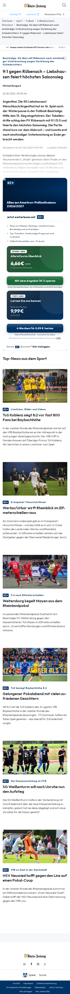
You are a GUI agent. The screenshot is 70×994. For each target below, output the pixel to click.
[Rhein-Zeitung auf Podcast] (45, 964)
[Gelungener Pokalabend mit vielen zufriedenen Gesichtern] (35, 664)
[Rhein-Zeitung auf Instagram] (38, 964)
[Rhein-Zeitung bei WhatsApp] (24, 964)
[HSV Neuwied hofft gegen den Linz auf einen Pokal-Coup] (35, 846)
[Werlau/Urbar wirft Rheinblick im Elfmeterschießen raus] (35, 478)
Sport (19, 20)
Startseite (7, 20)
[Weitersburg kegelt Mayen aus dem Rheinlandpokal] (35, 571)
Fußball (30, 20)
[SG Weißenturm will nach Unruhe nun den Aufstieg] (35, 757)
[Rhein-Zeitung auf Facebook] (31, 964)
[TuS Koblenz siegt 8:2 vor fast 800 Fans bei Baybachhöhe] (35, 385)
